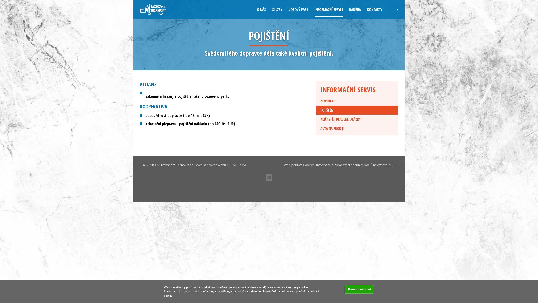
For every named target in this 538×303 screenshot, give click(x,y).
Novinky (327, 100)
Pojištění (327, 110)
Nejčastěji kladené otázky (340, 119)
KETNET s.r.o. (237, 165)
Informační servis (348, 89)
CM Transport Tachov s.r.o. (174, 165)
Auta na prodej (332, 128)
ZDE (391, 165)
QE (269, 177)
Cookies (309, 165)
